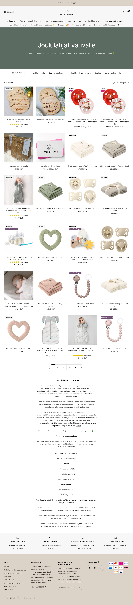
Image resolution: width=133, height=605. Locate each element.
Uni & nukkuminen (92, 21)
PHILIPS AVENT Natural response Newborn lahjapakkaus (19, 258)
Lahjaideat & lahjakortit (19, 25)
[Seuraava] (81, 367)
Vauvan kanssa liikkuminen (30, 21)
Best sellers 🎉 (63, 25)
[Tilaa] (79, 587)
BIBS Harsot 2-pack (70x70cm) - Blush (50, 305)
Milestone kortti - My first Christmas (50, 119)
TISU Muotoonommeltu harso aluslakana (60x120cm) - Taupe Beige (18, 305)
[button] (15, 124)
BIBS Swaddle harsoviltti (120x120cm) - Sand (114, 209)
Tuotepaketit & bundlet (82, 25)
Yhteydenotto (9, 580)
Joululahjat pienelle (56, 73)
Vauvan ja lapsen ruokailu (55, 21)
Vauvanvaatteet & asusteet (113, 21)
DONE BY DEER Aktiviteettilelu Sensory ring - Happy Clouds (82, 258)
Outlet (120, 25)
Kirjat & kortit (36, 25)
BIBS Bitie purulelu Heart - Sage (50, 257)
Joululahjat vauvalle (37, 73)
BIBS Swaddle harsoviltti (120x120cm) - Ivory (114, 305)
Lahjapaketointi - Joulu (19, 166)
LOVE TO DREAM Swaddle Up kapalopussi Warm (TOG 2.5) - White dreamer (82, 350)
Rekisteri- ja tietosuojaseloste (15, 570)
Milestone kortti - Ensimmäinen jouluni (19, 120)
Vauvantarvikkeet (74, 21)
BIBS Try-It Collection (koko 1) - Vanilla (114, 257)
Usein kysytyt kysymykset (14, 583)
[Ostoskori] (128, 12)
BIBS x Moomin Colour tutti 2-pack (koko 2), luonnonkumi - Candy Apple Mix (114, 121)
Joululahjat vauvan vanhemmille (108, 73)
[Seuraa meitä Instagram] (95, 568)
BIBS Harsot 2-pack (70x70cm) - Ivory (82, 166)
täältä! (78, 426)
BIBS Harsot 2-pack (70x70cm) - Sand (114, 166)
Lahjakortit (8, 590)
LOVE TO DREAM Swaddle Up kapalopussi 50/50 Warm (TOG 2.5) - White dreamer (50, 350)
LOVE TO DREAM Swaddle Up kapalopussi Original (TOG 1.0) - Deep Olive (18, 210)
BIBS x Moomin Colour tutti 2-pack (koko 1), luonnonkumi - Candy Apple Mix (82, 121)
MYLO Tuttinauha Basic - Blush (114, 348)
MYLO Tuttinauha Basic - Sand (82, 304)
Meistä (6, 567)
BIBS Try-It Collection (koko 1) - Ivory (82, 208)
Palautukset (9, 577)
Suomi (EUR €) (10, 598)
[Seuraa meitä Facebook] (89, 568)
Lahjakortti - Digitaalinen (50, 166)
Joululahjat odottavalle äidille (80, 73)
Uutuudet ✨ (50, 25)
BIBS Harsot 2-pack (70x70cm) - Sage (50, 208)
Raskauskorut (11, 21)
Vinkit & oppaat (109, 25)
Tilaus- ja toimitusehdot (13, 573)
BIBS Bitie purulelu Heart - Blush (18, 348)
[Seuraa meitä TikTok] (101, 568)
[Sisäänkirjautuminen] (123, 12)
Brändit (97, 25)
